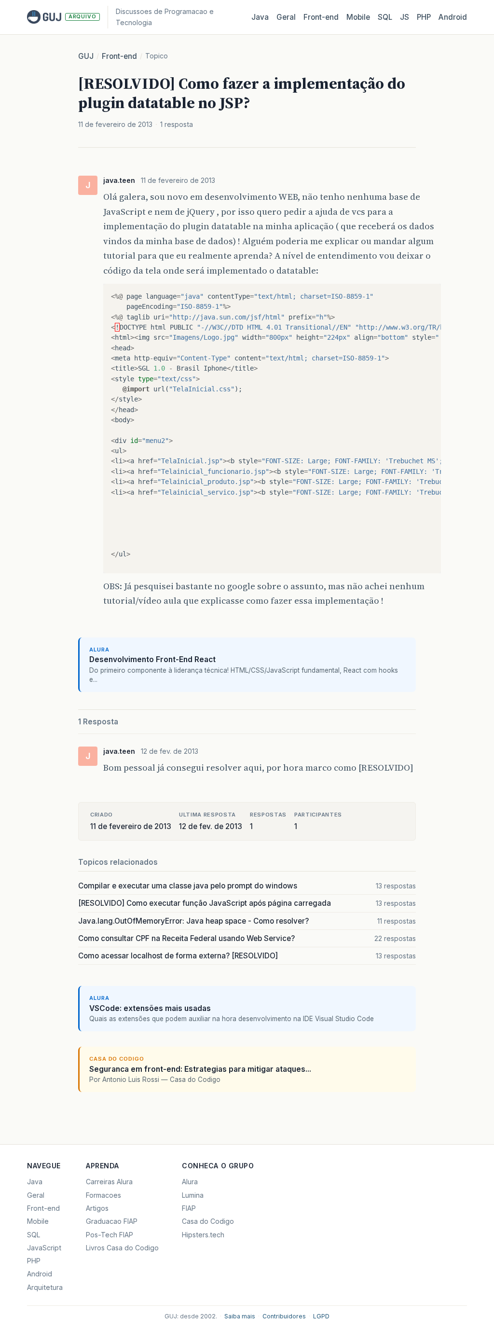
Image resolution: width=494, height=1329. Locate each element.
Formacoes (103, 1195)
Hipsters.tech (203, 1235)
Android (453, 17)
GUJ (86, 56)
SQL (385, 17)
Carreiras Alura (109, 1181)
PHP (424, 17)
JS (404, 17)
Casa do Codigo (208, 1221)
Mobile (358, 17)
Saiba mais (239, 1316)
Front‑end (321, 17)
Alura (190, 1181)
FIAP (189, 1208)
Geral (286, 17)
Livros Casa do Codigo (122, 1248)
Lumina (193, 1195)
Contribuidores (284, 1316)
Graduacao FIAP (111, 1221)
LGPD (321, 1316)
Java (260, 17)
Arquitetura (45, 1287)
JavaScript (44, 1248)
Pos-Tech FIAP (109, 1235)
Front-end (119, 56)
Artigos (97, 1208)
